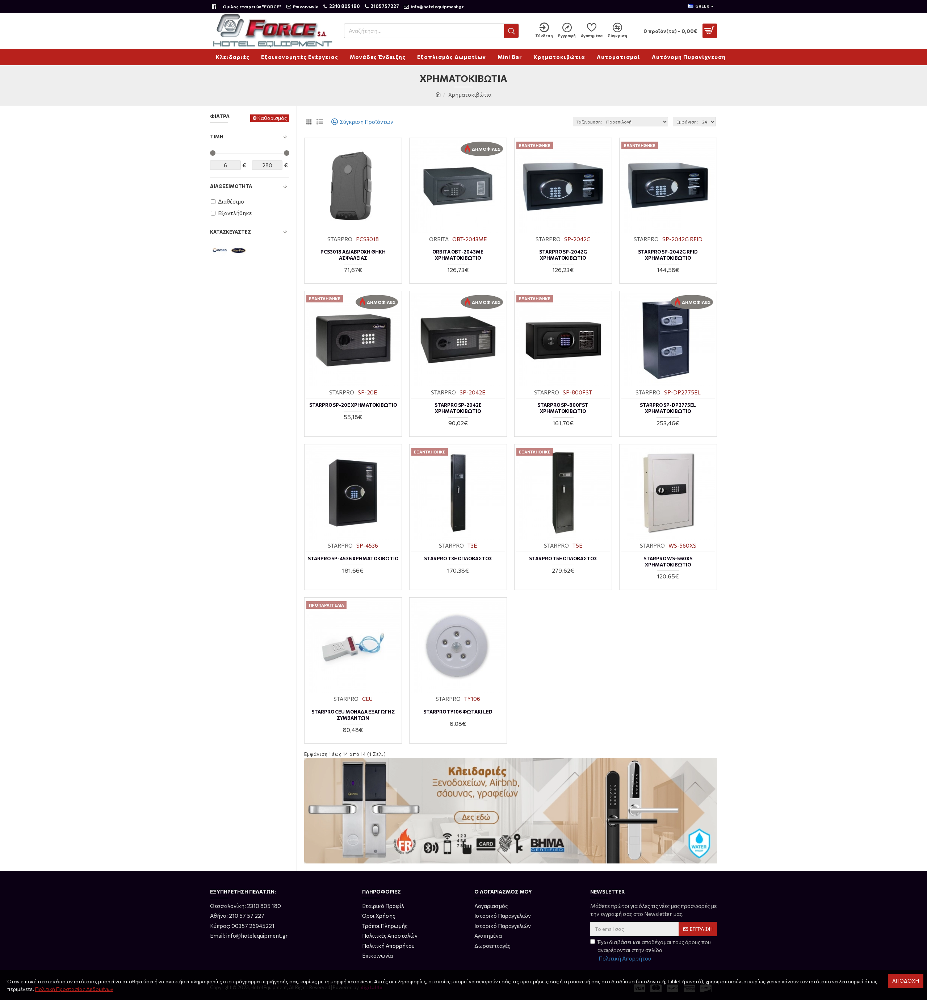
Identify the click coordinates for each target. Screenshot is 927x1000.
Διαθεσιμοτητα (231, 186)
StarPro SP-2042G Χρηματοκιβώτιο (563, 255)
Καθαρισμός (272, 118)
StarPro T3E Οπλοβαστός (458, 558)
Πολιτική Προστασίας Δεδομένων (74, 989)
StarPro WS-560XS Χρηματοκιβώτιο (667, 562)
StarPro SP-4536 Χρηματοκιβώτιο (353, 558)
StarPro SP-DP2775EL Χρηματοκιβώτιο (668, 408)
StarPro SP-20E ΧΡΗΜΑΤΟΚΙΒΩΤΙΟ (353, 405)
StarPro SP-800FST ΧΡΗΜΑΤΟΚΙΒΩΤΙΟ (562, 408)
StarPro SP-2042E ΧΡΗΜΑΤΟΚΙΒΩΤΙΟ (458, 408)
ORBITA (439, 239)
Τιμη (216, 136)
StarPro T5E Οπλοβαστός (563, 558)
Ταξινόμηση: (589, 121)
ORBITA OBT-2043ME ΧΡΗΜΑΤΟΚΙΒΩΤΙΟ (457, 255)
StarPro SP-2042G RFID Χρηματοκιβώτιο (668, 255)
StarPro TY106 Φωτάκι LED (457, 712)
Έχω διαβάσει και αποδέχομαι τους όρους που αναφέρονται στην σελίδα (654, 950)
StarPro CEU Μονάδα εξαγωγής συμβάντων (353, 715)
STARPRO (339, 239)
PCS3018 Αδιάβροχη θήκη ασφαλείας (353, 255)
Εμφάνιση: (687, 121)
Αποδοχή (905, 981)
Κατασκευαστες (230, 232)
